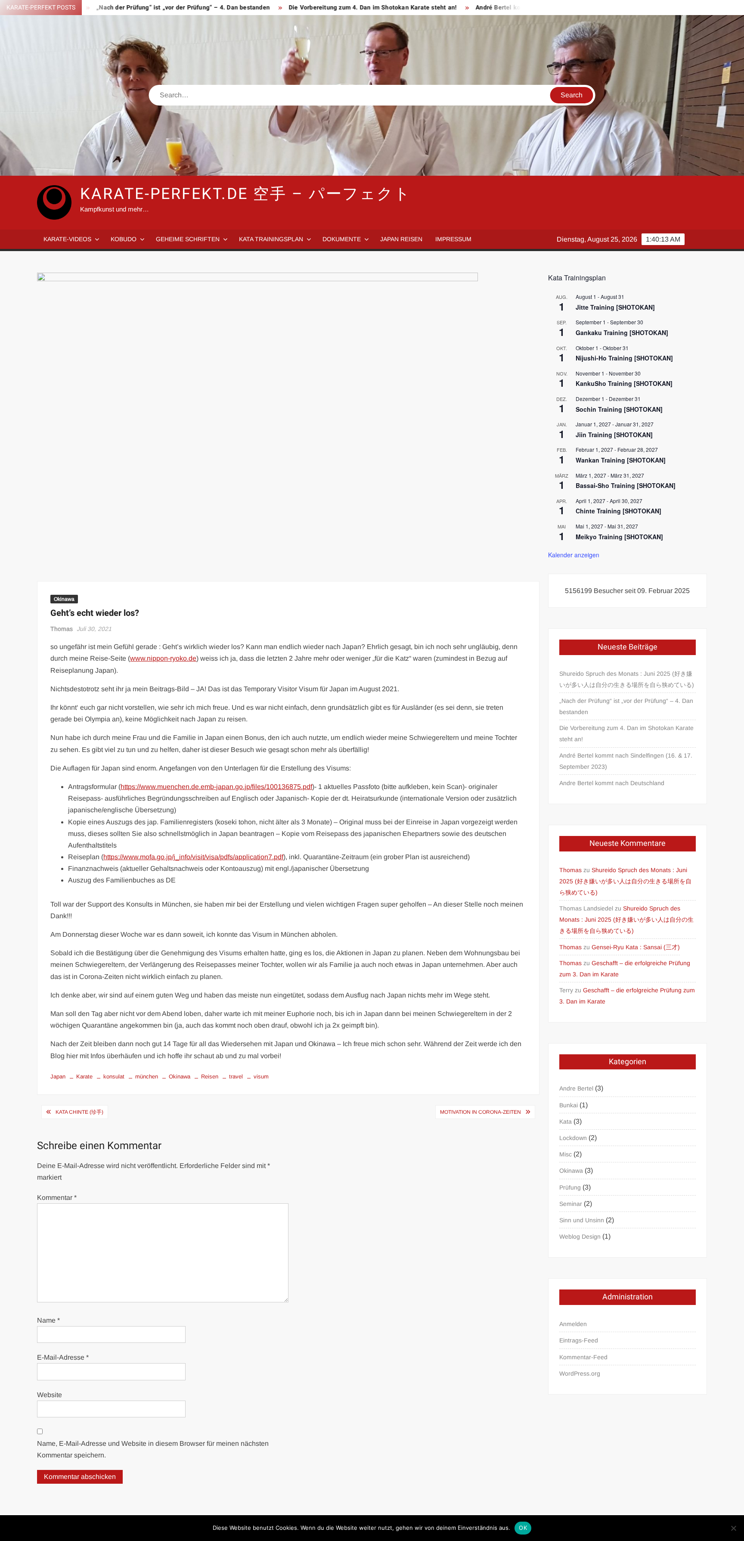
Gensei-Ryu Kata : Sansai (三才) (636, 947)
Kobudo (123, 239)
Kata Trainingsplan (271, 239)
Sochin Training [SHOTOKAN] (619, 409)
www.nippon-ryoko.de (163, 658)
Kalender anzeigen (573, 554)
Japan (57, 1076)
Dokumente (341, 239)
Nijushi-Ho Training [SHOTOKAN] (624, 358)
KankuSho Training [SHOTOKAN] (624, 383)
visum (261, 1076)
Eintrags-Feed (578, 1340)
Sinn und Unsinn (581, 1220)
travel (236, 1076)
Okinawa (64, 599)
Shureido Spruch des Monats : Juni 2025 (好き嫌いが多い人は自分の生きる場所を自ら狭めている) (626, 679)
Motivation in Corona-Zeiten (480, 1112)
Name (48, 1320)
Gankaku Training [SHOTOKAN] (622, 332)
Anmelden (573, 1323)
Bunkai (568, 1105)
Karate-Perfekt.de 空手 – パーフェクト (245, 194)
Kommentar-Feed (583, 1357)
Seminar (570, 1203)
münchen (146, 1076)
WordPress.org (579, 1373)
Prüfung (570, 1187)
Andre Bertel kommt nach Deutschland (611, 783)
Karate (84, 1076)
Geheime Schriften (188, 239)
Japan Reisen (401, 239)
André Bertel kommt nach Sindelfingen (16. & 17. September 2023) (625, 761)
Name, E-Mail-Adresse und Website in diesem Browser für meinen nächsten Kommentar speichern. (153, 1449)
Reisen (209, 1076)
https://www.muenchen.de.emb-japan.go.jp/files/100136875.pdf (216, 786)
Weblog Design (580, 1236)
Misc (565, 1154)
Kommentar (57, 1197)
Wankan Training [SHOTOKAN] (621, 460)
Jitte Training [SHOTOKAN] (615, 307)
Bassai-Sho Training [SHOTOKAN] (626, 485)
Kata (565, 1121)
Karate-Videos (67, 239)
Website (49, 1394)
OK (523, 1527)
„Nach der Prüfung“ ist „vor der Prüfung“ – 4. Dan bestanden (138, 7)
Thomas (61, 628)
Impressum (453, 239)
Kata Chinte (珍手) (79, 1112)
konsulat (113, 1076)
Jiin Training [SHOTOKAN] (614, 434)
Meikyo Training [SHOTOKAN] (619, 536)
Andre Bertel (576, 1088)
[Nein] (733, 1528)
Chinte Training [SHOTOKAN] (618, 510)
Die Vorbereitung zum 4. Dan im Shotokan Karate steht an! (327, 7)
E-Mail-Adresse (63, 1357)
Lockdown (573, 1137)
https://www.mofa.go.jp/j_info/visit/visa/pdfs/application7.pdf (193, 857)
